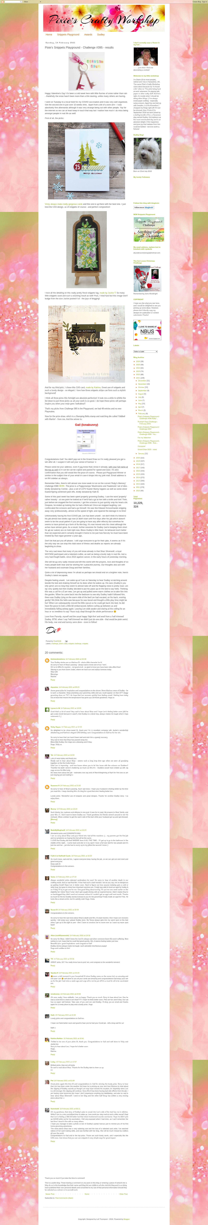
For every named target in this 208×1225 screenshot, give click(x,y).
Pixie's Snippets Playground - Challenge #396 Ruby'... (149, 417)
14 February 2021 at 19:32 (80, 935)
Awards (88, 34)
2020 (138, 458)
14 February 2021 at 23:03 (70, 994)
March (140, 410)
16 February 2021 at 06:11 (70, 1109)
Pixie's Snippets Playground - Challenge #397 (149, 428)
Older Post (124, 1194)
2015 (138, 474)
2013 (138, 481)
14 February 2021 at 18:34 (68, 910)
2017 (138, 468)
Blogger (126, 1219)
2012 (138, 484)
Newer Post (50, 1194)
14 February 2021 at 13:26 (70, 786)
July (140, 397)
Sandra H (54, 973)
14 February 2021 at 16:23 (76, 830)
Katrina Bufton (57, 1038)
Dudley (101, 34)
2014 (138, 477)
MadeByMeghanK (58, 830)
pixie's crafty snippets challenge (70, 643)
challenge (54, 643)
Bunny (53, 809)
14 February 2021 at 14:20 (67, 809)
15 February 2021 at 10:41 (73, 1038)
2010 (138, 491)
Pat (52, 1080)
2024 (138, 368)
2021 (138, 378)
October (141, 387)
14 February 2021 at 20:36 (64, 959)
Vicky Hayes (56, 727)
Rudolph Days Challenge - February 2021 (148, 423)
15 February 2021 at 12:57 (66, 1062)
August (141, 394)
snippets (85, 643)
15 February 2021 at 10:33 (65, 1015)
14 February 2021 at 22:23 (69, 973)
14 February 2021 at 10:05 (71, 708)
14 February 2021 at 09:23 (69, 687)
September (142, 390)
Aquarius (54, 687)
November (142, 384)
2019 (138, 461)
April (140, 407)
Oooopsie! (142, 446)
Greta (53, 877)
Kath (53, 1015)
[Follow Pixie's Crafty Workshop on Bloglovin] (143, 209)
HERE (62, 486)
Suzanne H (55, 786)
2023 (138, 371)
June (140, 400)
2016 (138, 471)
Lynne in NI (55, 708)
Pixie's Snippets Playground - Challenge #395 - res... (149, 433)
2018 (138, 464)
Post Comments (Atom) (64, 1198)
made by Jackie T (107, 293)
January (141, 453)
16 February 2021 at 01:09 (64, 1080)
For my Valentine (144, 437)
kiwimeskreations (58, 659)
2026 (138, 361)
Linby (53, 1062)
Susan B (54, 910)
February (142, 413)
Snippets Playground (68, 34)
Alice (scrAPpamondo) (60, 935)
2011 (138, 487)
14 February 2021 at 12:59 (64, 755)
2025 (138, 365)
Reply (53, 680)
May (140, 404)
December (142, 381)
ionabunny (55, 994)
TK (52, 959)
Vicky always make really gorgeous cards (63, 204)
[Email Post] (66, 641)
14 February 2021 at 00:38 (76, 659)
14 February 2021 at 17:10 (66, 877)
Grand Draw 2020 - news (147, 449)
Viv (52, 755)
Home (49, 34)
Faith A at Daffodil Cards (61, 856)
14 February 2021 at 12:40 (71, 727)
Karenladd (55, 1109)
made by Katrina (93, 387)
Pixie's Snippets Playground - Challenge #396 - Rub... (149, 442)
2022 (138, 374)
